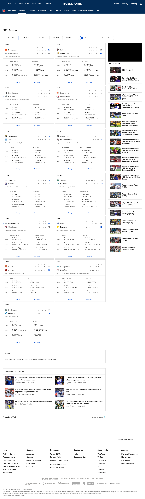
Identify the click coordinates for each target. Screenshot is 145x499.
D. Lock (37, 194)
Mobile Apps (8, 472)
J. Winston (67, 107)
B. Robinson (68, 69)
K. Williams (88, 243)
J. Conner (39, 243)
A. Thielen (15, 117)
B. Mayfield (85, 150)
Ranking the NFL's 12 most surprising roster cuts (83, 390)
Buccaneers (65, 140)
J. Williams (37, 334)
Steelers (63, 96)
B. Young (15, 107)
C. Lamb (37, 74)
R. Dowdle (37, 69)
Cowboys (12, 53)
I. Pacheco (90, 286)
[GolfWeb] (115, 483)
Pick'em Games (9, 454)
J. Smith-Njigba (17, 248)
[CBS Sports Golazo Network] (90, 478)
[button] (98, 10)
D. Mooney (67, 74)
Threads (101, 469)
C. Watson (15, 334)
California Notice (57, 467)
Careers (29, 457)
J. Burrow (15, 64)
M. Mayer (67, 160)
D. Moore (15, 291)
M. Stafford (88, 238)
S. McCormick (68, 155)
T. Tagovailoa (86, 194)
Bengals (11, 50)
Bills (62, 224)
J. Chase (15, 74)
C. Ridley (38, 160)
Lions (10, 313)
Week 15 (42, 38)
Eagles (11, 96)
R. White (85, 155)
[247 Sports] (32, 483)
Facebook (101, 463)
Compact (105, 38)
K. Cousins (67, 64)
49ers (10, 270)
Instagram (102, 460)
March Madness (9, 469)
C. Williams (16, 281)
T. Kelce (90, 291)
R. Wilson (88, 107)
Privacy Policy (55, 457)
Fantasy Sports (9, 457)
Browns (63, 93)
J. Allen (66, 238)
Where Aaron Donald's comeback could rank (33, 401)
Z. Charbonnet (17, 243)
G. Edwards (67, 286)
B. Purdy (32, 281)
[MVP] (90, 483)
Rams (62, 227)
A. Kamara (15, 199)
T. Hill (83, 204)
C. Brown (15, 69)
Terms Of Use (56, 454)
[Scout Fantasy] (102, 483)
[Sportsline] (49, 483)
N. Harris (87, 112)
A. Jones (87, 69)
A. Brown (38, 117)
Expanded (88, 38)
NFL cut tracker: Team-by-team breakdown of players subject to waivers (33, 390)
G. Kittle (32, 291)
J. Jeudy (67, 117)
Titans (10, 140)
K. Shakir (67, 248)
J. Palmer (67, 291)
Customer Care (80, 457)
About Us (30, 454)
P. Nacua (88, 248)
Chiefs (62, 270)
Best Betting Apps (10, 463)
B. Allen (66, 199)
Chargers (64, 267)
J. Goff (36, 324)
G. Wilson (67, 204)
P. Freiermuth (89, 117)
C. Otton (85, 160)
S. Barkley (38, 112)
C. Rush (36, 64)
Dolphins (63, 184)
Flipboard (102, 472)
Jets (62, 180)
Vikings (63, 53)
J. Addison (87, 74)
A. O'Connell (68, 150)
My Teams (125, 460)
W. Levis (38, 150)
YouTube (101, 454)
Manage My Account (129, 454)
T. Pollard (38, 155)
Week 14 (26, 38)
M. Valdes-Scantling (18, 204)
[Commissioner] (78, 483)
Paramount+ (31, 463)
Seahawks (12, 224)
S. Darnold (87, 64)
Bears (10, 267)
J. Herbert (67, 281)
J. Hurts (37, 107)
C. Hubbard (16, 112)
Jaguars (11, 136)
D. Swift (14, 286)
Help (76, 454)
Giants (11, 184)
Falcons (63, 50)
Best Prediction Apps (11, 466)
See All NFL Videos (125, 439)
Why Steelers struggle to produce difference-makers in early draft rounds (84, 402)
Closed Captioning (57, 464)
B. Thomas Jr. (16, 160)
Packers (11, 310)
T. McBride (40, 248)
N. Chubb (67, 112)
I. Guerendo (33, 286)
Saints (10, 180)
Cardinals (12, 227)
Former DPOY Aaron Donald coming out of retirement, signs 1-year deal (83, 379)
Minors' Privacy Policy (59, 460)
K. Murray (39, 238)
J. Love (14, 324)
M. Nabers (38, 204)
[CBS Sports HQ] (68, 478)
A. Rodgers (67, 194)
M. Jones (15, 150)
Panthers (12, 93)
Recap (18, 82)
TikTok (100, 457)
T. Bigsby (15, 155)
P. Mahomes (91, 281)
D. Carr (14, 194)
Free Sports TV (9, 460)
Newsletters (126, 457)
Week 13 (11, 38)
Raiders (63, 136)
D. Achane (85, 199)
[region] (125, 52)
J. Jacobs (15, 329)
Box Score (37, 82)
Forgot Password (128, 463)
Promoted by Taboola (97, 417)
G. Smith (15, 238)
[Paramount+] (64, 483)
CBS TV (29, 466)
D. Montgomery (39, 329)
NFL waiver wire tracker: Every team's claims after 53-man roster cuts (33, 379)
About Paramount (33, 460)
